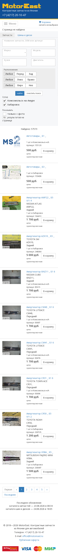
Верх (20, 85)
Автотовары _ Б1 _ (36, 135)
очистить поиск (34, 93)
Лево (20, 79)
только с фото (16, 113)
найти (20, 93)
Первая (8, 489)
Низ (31, 85)
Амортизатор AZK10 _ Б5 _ (40, 236)
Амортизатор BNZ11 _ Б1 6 (40, 271)
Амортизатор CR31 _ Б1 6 (39, 378)
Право (31, 79)
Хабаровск (13, 104)
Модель (37, 50)
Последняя (10, 494)
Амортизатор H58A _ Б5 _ (39, 452)
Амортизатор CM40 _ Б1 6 (40, 307)
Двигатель (38, 60)
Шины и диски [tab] (24, 35)
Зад (31, 73)
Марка (7, 50)
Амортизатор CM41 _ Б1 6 (40, 342)
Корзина (46, 22)
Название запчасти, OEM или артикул (23, 40)
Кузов (7, 60)
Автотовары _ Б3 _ (36, 166)
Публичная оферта (29, 539)
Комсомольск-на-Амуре (21, 100)
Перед (20, 73)
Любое (9, 73)
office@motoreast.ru (32, 536)
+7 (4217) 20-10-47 (14, 15)
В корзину (48, 150)
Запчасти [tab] (7, 35)
